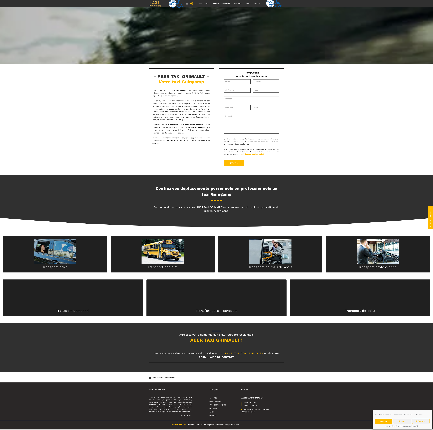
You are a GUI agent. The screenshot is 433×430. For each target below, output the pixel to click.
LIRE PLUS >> (185, 416)
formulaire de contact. (216, 357)
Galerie (213, 408)
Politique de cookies (392, 426)
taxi (173, 90)
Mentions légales (195, 425)
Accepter (383, 421)
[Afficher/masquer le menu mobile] (187, 4)
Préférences (420, 421)
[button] (216, 377)
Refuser (402, 421)
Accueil (213, 398)
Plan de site (234, 425)
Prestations (215, 401)
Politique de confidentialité (409, 426)
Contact (214, 415)
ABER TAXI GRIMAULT (178, 425)
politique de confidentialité (252, 154)
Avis (212, 412)
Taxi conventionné (218, 405)
